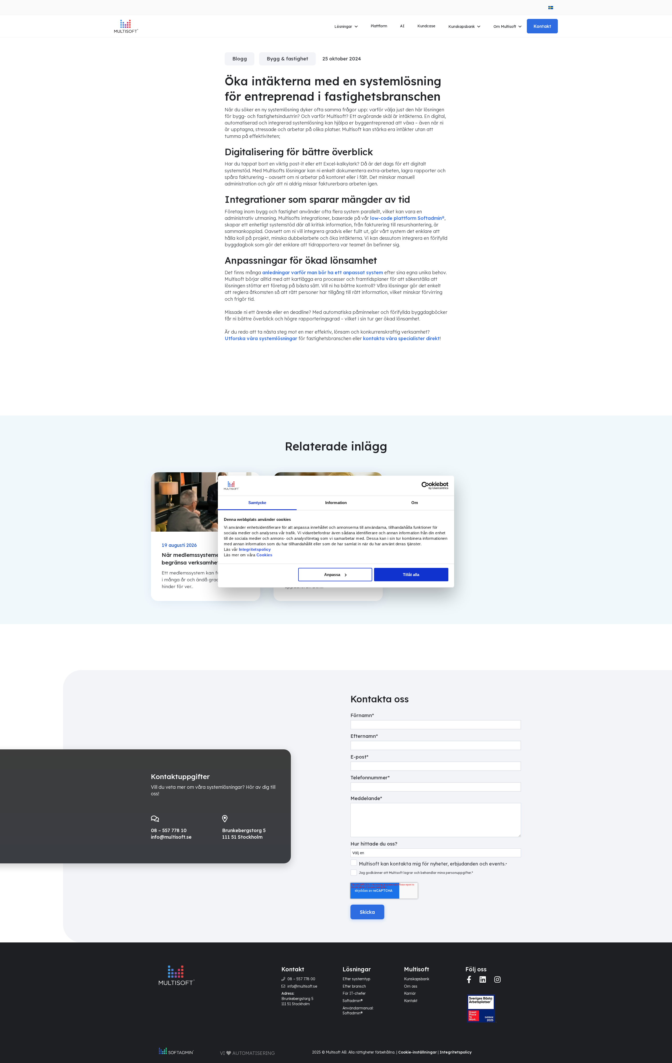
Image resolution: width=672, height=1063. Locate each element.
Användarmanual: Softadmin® (358, 1011)
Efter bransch (354, 986)
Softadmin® (353, 1000)
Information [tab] (336, 502)
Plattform (379, 26)
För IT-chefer (354, 993)
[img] (469, 979)
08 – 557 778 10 (169, 830)
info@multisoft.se (171, 837)
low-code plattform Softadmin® (407, 218)
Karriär (410, 993)
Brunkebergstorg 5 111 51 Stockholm (297, 1001)
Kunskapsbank (461, 26)
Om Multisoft (505, 26)
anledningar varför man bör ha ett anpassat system (322, 272)
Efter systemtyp (356, 979)
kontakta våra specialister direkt (401, 338)
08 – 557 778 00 (301, 979)
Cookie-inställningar (417, 1052)
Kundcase (426, 26)
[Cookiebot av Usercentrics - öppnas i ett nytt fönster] (425, 486)
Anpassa (332, 574)
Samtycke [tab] (257, 502)
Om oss (410, 986)
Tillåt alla (411, 574)
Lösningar (343, 26)
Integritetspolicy (455, 1052)
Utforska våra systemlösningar (261, 338)
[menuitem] (551, 7)
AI (402, 26)
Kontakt (542, 26)
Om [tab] (414, 502)
